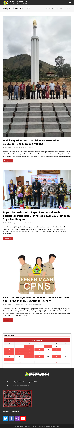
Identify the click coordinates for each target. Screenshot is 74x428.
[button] (70, 2)
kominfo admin (20, 304)
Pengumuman (37, 304)
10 (29, 349)
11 (39, 349)
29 (9, 359)
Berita (32, 147)
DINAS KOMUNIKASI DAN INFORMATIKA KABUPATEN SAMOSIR (34, 426)
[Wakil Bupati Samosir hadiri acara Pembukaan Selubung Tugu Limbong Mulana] (37, 76)
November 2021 (51, 8)
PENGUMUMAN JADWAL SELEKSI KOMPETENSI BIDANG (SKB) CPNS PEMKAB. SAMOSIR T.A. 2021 (36, 299)
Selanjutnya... (8, 161)
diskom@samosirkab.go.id (21, 385)
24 (29, 356)
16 (19, 353)
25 (39, 356)
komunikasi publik (21, 147)
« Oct (19, 362)
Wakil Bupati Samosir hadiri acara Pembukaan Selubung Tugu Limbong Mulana (32, 142)
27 (56, 356)
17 (29, 353)
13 (56, 349)
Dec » (57, 362)
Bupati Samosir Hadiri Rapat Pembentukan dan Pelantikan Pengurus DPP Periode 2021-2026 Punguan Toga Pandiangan (36, 216)
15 (9, 353)
